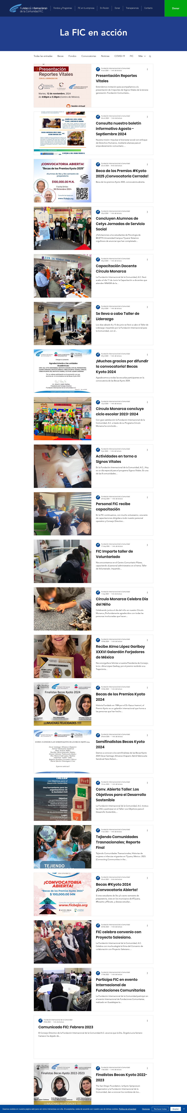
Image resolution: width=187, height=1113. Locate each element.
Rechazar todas (160, 1109)
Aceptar (175, 1109)
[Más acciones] (148, 69)
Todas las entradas (43, 56)
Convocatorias (88, 56)
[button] (150, 56)
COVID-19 (119, 56)
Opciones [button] (146, 1109)
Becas (60, 56)
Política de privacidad (127, 1109)
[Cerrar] (183, 1109)
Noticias (105, 56)
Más (141, 56)
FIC (131, 56)
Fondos (72, 56)
